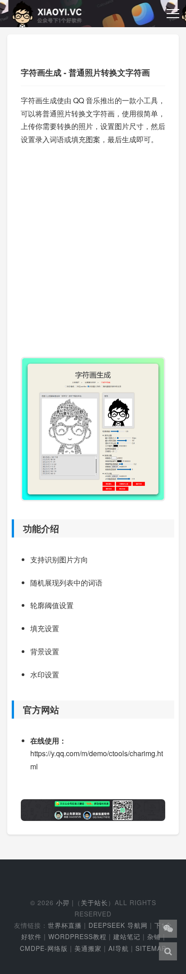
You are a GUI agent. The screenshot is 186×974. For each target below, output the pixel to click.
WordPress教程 (77, 936)
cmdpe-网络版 (44, 948)
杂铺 (154, 936)
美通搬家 (88, 948)
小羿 (63, 902)
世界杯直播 (65, 925)
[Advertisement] (93, 247)
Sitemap (150, 948)
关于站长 (94, 902)
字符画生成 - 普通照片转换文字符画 (85, 72)
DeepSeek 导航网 (118, 925)
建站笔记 (126, 936)
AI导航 (118, 948)
